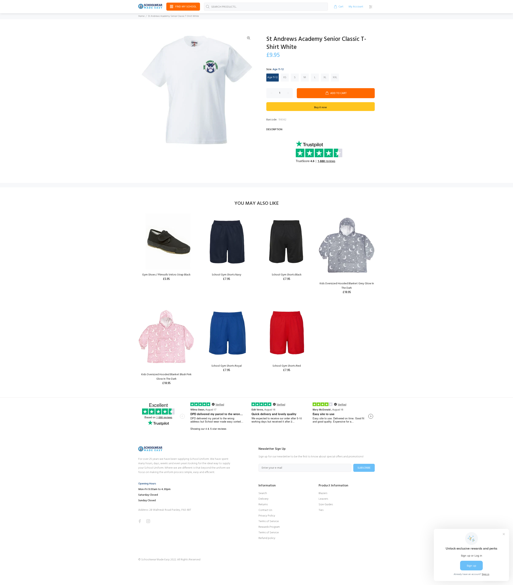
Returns (263, 504)
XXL (335, 77)
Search (263, 493)
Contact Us (265, 510)
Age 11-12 (272, 77)
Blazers (323, 493)
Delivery (264, 499)
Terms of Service (269, 521)
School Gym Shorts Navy (226, 274)
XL (324, 77)
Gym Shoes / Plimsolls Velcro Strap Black (166, 274)
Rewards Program (269, 527)
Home (141, 16)
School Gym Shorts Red (287, 366)
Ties (321, 510)
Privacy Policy (267, 515)
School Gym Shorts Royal (226, 366)
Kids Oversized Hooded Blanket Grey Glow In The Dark (347, 285)
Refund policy (267, 538)
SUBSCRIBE (364, 468)
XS (284, 77)
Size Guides (326, 504)
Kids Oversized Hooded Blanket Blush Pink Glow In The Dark (166, 376)
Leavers (323, 499)
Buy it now (320, 107)
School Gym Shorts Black (287, 274)
